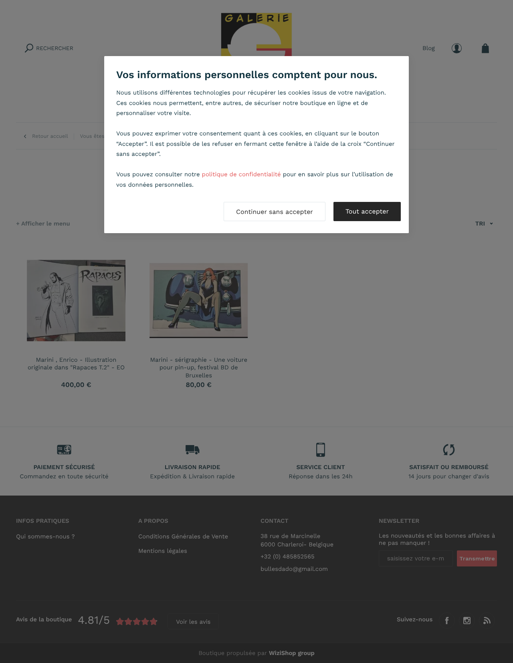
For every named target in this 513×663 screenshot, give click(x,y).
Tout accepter (367, 211)
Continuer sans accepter (274, 212)
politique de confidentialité (241, 174)
